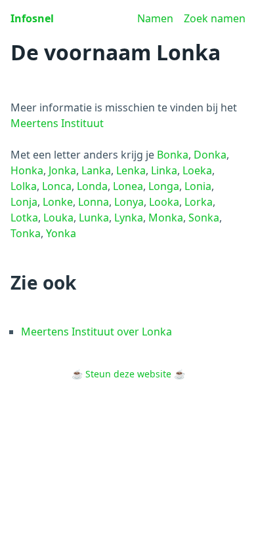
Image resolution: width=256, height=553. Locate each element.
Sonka (203, 217)
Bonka (172, 154)
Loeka (197, 170)
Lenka (131, 170)
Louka (58, 217)
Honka (27, 170)
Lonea (128, 186)
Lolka (24, 186)
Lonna (93, 202)
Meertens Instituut (57, 123)
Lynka (128, 217)
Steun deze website (128, 374)
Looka (164, 202)
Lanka (96, 170)
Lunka (94, 217)
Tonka (26, 233)
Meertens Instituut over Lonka (96, 331)
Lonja (24, 202)
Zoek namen (214, 18)
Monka (165, 217)
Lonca (57, 186)
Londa (92, 186)
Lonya (129, 202)
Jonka (62, 170)
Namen (155, 18)
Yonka (61, 233)
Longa (163, 186)
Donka (210, 154)
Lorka (198, 202)
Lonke (58, 202)
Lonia (197, 186)
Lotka (24, 217)
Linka (164, 170)
